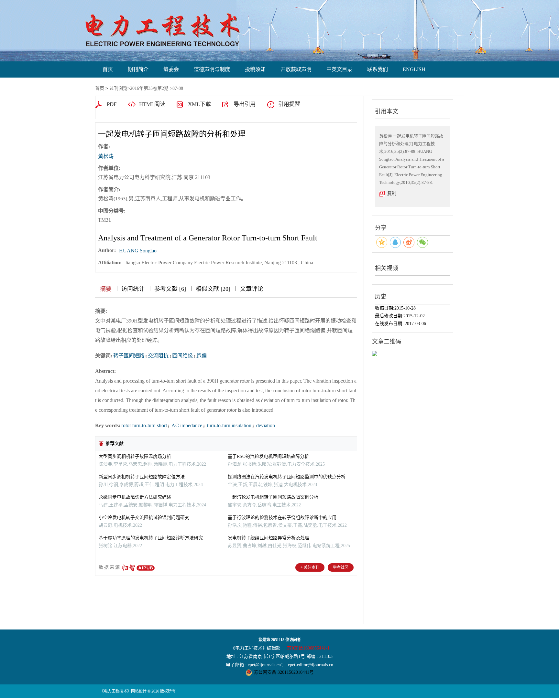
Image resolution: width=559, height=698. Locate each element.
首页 (108, 69)
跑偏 (201, 355)
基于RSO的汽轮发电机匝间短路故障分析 (268, 456)
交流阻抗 (158, 355)
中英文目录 (339, 69)
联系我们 (377, 69)
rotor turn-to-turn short (144, 425)
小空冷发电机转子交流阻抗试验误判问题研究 (144, 517)
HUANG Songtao (138, 250)
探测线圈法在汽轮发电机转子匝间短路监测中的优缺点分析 (286, 476)
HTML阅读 (152, 104)
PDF (111, 104)
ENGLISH (414, 69)
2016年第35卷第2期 (149, 88)
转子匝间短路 (128, 355)
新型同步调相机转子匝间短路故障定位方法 (142, 476)
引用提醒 (289, 104)
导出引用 (245, 104)
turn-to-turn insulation (228, 425)
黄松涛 (106, 156)
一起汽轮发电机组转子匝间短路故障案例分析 (273, 497)
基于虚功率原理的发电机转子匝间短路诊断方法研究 (151, 537)
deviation (265, 425)
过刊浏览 (118, 88)
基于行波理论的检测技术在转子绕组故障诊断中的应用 (282, 517)
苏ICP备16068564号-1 (308, 648)
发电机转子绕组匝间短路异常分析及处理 (268, 537)
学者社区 (340, 567)
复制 (391, 193)
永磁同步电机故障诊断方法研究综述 (135, 497)
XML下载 (199, 104)
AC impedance (186, 425)
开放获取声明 (296, 69)
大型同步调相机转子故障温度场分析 (135, 456)
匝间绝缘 (182, 355)
